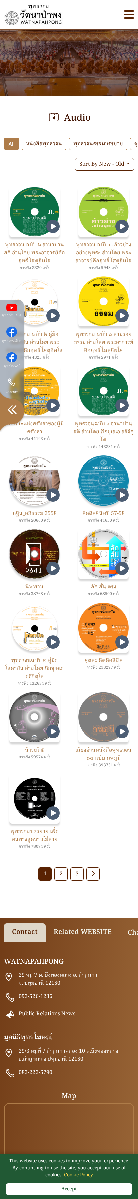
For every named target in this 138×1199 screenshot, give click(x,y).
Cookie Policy (78, 1175)
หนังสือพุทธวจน (44, 144)
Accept (69, 1189)
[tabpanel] (69, 1064)
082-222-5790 (35, 1072)
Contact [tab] (25, 932)
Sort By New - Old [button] (102, 164)
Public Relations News (47, 1014)
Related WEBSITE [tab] (83, 932)
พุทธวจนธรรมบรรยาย (98, 144)
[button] (129, 14)
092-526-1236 (35, 996)
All (11, 144)
